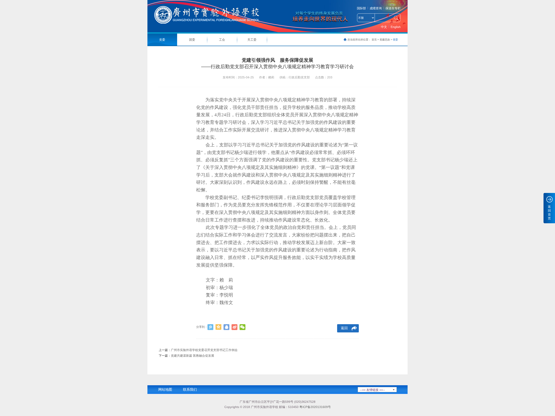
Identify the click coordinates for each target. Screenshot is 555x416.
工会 (222, 39)
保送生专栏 (393, 8)
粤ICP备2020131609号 (315, 407)
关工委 (251, 39)
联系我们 (190, 389)
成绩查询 (376, 8)
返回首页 (549, 212)
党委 (162, 39)
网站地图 (165, 389)
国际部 (361, 8)
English (396, 26)
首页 (374, 39)
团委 (192, 39)
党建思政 (385, 39)
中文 (384, 26)
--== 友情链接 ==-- (372, 390)
